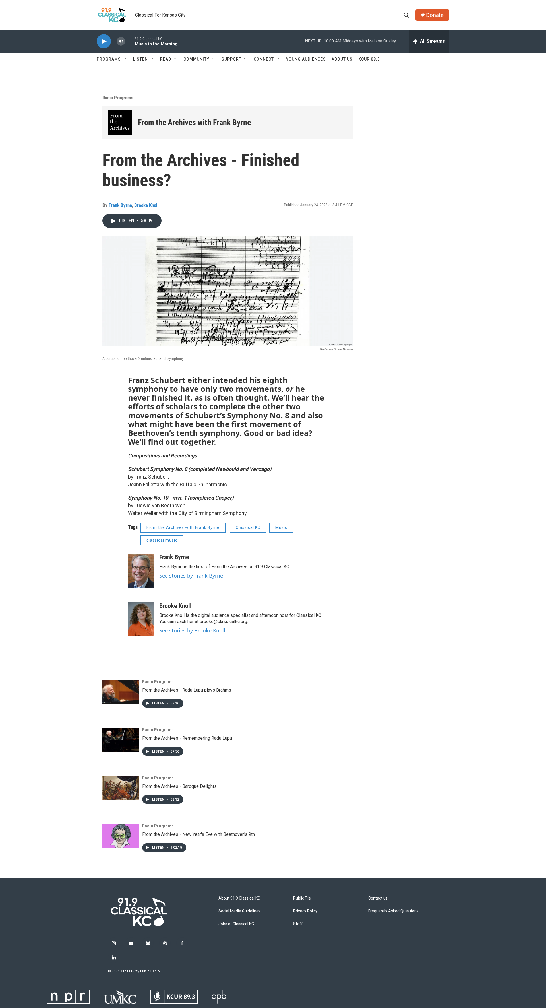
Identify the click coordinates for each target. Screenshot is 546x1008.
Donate (435, 15)
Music (281, 527)
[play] (103, 41)
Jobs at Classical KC (236, 924)
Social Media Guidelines (239, 911)
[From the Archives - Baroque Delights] (120, 788)
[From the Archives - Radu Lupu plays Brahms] (120, 692)
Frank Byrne (120, 205)
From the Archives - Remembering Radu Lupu (187, 738)
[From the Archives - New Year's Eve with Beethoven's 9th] (120, 836)
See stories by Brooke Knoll (192, 630)
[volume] (121, 41)
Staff (298, 924)
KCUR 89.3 (369, 59)
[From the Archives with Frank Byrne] (120, 122)
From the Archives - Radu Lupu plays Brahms (186, 690)
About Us (342, 59)
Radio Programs (117, 97)
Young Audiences (306, 59)
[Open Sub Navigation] (125, 59)
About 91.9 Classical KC (239, 898)
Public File (302, 898)
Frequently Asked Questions (393, 911)
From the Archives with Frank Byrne (194, 122)
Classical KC (248, 527)
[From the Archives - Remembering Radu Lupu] (120, 740)
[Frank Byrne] (141, 571)
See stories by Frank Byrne (191, 575)
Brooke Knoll (146, 205)
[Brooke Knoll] (141, 619)
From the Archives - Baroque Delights (179, 786)
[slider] (130, 41)
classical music (161, 540)
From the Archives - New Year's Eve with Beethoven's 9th (198, 834)
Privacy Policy (305, 911)
